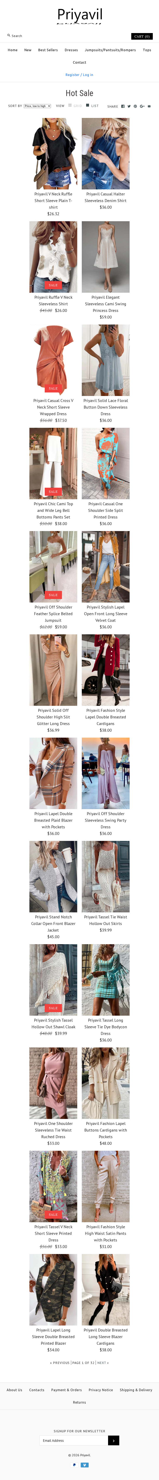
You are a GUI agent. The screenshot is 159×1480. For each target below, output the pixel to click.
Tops (147, 50)
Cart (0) (142, 36)
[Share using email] (149, 106)
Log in (88, 75)
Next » (103, 1363)
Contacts (37, 1390)
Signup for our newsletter (79, 1431)
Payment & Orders (66, 1390)
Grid (78, 106)
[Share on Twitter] (129, 106)
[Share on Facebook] (122, 106)
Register (73, 75)
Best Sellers (48, 50)
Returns (79, 1402)
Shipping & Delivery (136, 1390)
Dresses (71, 50)
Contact (79, 62)
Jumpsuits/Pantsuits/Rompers (110, 50)
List (95, 106)
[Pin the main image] (135, 106)
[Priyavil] (79, 7)
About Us (14, 1390)
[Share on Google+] (142, 106)
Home (13, 50)
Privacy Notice (101, 1390)
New (27, 50)
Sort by (15, 106)
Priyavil (85, 1455)
